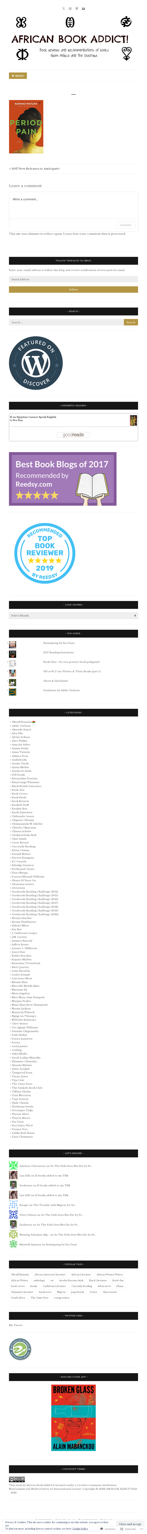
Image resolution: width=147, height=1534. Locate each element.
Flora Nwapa (20, 872)
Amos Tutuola (21, 752)
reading (17, 1050)
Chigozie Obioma (23, 820)
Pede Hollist (19, 1035)
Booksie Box (19, 808)
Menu (19, 75)
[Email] (83, 8)
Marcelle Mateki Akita (25, 985)
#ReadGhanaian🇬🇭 (23, 721)
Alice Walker (20, 740)
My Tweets (15, 1325)
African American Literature (50, 1274)
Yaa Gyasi (18, 1121)
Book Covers (20, 793)
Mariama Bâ (19, 989)
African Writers (19, 1280)
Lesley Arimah (21, 974)
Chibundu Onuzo (23, 816)
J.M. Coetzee (19, 937)
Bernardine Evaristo (24, 778)
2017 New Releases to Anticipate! (36, 168)
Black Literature (98, 1280)
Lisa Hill (25, 1175)
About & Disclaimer (55, 680)
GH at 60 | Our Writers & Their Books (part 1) (72, 671)
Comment (125, 225)
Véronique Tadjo (22, 1110)
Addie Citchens (21, 725)
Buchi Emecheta (22, 812)
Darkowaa (26, 1185)
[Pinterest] (77, 8)
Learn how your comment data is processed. (94, 233)
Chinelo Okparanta (24, 827)
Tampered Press (22, 1072)
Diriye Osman (20, 850)
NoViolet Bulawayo (24, 1019)
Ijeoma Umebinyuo (24, 921)
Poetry (16, 1042)
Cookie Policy (80, 1528)
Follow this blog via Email (73, 260)
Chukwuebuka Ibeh (24, 835)
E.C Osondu (19, 861)
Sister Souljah (21, 1068)
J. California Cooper (24, 933)
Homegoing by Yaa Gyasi (58, 643)
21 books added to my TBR (51, 1175)
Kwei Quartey (20, 967)
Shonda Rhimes (22, 1065)
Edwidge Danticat (23, 865)
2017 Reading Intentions (58, 652)
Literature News (22, 978)
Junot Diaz (18, 952)
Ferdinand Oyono (23, 869)
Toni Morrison (21, 1095)
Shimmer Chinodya (24, 1061)
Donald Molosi (21, 854)
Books (33, 1286)
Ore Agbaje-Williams (25, 1027)
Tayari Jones (20, 1076)
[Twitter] (63, 8)
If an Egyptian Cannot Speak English (33, 417)
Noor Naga (18, 420)
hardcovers (45, 1292)
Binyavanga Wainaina (25, 782)
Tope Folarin (20, 1099)
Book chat (18, 789)
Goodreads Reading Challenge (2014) (35, 891)
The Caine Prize (22, 1083)
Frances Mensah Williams (28, 876)
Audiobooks (19, 759)
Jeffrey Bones (20, 944)
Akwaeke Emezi (21, 729)
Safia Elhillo (19, 1053)
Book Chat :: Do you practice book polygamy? (71, 661)
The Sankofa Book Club (27, 1087)
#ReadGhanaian (20, 1274)
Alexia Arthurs (21, 737)
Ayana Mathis (20, 767)
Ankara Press (20, 756)
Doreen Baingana (23, 857)
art (52, 1280)
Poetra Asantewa (22, 1038)
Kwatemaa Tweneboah (26, 963)
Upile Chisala (20, 1102)
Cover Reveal (20, 842)
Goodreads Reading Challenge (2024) (35, 914)
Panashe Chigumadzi (25, 1031)
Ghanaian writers (23, 884)
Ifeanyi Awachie (22, 918)
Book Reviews (20, 801)
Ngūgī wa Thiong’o (24, 1016)
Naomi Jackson (21, 1008)
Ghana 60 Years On (24, 880)
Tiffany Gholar (21, 1091)
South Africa (18, 1297)
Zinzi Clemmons (22, 1136)
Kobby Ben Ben (21, 955)
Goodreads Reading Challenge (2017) (35, 902)
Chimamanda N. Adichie (27, 823)
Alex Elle (17, 733)
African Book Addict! (39, 1485)
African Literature (81, 1274)
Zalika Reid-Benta (23, 1133)
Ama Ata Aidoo (21, 744)
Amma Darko (20, 748)
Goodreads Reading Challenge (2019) (35, 910)
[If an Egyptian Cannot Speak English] (133, 424)
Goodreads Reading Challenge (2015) (35, 895)
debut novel (104, 1286)
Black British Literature (27, 786)
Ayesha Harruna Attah (71, 1280)
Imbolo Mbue (20, 925)
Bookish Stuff (20, 804)
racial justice (20, 1046)
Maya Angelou (21, 993)
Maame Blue (20, 982)
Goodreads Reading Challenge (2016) (35, 899)
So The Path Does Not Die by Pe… (71, 1166)
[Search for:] (73, 322)
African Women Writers (110, 1274)
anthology (39, 1280)
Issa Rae (17, 929)
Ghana (119, 1286)
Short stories (110, 1292)
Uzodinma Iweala (23, 1106)
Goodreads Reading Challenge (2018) (35, 906)
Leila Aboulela (21, 970)
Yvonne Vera (20, 1129)
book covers (18, 1286)
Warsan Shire (20, 1114)
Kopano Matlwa (22, 959)
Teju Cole (18, 1080)
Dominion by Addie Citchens (61, 690)
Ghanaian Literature (22, 1292)
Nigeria (61, 1292)
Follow (73, 289)
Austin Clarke (20, 763)
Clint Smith (19, 838)
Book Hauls (19, 797)
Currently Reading (23, 846)
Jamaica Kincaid (22, 940)
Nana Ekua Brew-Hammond (30, 1004)
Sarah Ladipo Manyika (26, 1057)
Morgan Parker (21, 1001)
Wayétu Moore (21, 1118)
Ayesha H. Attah (21, 771)
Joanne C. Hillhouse (24, 948)
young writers (62, 1297)
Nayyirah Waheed (23, 1012)
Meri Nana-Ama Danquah (28, 997)
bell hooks (18, 774)
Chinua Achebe (21, 831)
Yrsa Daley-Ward (22, 1125)
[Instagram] (70, 8)
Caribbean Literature (54, 1286)
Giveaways (18, 887)
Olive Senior (20, 1023)
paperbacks (77, 1292)
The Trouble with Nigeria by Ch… (54, 1205)
